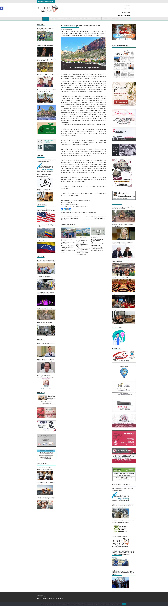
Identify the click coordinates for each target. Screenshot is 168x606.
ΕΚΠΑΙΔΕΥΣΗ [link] (97, 19)
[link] (1, 8)
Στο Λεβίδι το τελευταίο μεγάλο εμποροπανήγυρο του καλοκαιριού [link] (45, 276)
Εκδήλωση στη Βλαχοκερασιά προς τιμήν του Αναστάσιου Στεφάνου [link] (95, 217)
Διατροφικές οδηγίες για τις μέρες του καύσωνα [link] (45, 344)
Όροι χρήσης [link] (40, 595)
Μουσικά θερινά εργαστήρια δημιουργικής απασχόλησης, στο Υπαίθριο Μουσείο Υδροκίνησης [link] (71, 218)
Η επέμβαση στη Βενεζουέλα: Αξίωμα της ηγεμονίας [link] (46, 225)
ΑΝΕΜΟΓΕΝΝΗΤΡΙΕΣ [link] (86, 212)
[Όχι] (166, 604)
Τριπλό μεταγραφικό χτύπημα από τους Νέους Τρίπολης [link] (45, 29)
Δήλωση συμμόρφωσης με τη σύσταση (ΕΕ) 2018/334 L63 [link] (50, 598)
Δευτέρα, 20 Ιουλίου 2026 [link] (82, 237)
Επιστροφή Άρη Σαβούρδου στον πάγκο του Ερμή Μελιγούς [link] (45, 75)
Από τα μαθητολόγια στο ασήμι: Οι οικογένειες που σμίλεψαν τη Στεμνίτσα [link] (46, 323)
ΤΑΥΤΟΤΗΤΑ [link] (127, 5)
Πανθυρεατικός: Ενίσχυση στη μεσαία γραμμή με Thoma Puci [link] (46, 59)
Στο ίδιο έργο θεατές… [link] (42, 240)
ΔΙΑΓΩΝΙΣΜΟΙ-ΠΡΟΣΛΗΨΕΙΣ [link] (115, 19)
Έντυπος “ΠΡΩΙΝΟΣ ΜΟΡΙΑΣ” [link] (85, 19)
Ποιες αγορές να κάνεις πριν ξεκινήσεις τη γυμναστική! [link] (46, 483)
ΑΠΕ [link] (91, 212)
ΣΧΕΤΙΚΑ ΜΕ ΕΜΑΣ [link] (126, 12)
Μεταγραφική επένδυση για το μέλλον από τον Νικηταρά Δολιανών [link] (46, 90)
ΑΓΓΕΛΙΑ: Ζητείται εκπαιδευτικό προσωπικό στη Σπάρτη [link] (44, 175)
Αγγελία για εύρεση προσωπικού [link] (119, 536)
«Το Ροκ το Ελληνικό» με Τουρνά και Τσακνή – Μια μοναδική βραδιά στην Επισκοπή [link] (45, 293)
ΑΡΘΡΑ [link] (51, 19)
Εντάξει (124, 603)
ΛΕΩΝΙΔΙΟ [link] (94, 212)
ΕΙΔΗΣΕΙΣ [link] (45, 19)
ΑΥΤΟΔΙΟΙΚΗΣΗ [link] (72, 19)
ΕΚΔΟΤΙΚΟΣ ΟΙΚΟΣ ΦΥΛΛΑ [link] (124, 15)
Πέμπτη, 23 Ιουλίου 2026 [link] (67, 239)
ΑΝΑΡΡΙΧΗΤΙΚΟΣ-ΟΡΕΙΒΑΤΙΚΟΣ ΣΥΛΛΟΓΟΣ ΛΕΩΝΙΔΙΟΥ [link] (72, 212)
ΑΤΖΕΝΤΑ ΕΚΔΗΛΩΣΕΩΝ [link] (61, 19)
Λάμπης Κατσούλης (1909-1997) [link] (44, 308)
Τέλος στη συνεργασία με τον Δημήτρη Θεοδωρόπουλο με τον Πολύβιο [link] (46, 44)
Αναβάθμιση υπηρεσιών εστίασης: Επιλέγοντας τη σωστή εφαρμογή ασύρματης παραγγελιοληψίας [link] (44, 468)
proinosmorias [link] (65, 240)
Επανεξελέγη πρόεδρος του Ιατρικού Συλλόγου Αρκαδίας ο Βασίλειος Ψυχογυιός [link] (45, 360)
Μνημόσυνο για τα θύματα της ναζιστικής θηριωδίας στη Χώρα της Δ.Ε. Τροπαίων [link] (46, 261)
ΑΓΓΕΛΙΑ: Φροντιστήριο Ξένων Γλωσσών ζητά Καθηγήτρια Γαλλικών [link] (46, 160)
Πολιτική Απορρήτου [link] (41, 596)
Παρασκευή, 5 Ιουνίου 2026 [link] (97, 235)
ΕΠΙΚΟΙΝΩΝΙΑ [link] (127, 9)
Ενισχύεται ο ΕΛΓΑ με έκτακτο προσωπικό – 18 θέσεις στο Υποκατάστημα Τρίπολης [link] (123, 521)
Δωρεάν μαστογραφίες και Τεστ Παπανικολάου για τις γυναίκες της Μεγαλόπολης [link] (45, 376)
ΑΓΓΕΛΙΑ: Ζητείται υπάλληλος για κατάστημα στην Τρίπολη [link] (44, 190)
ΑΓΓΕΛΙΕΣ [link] (105, 19)
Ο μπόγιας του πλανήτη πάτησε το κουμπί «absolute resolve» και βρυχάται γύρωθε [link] (46, 209)
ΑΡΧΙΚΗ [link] (39, 19)
